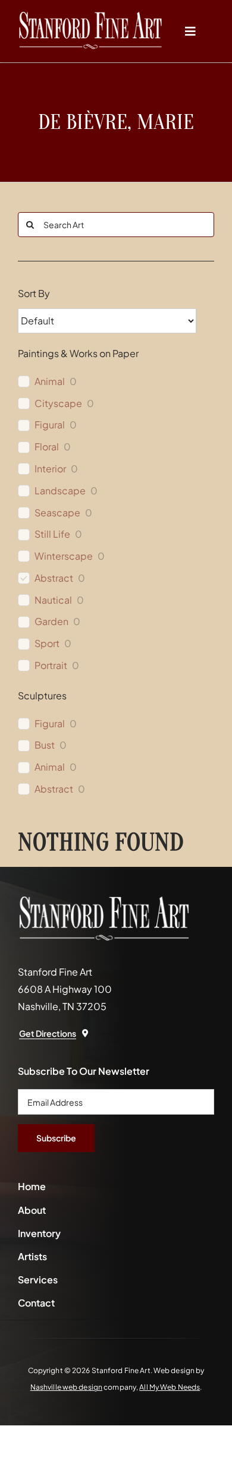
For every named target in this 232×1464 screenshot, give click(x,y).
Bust (45, 745)
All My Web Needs (169, 1387)
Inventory (39, 1233)
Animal (50, 381)
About (32, 1210)
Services (38, 1279)
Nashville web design (66, 1387)
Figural (50, 425)
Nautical (53, 600)
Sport (47, 643)
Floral (47, 447)
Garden (51, 621)
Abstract (54, 578)
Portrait (51, 665)
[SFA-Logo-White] (90, 16)
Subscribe (56, 1137)
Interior (50, 469)
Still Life (52, 534)
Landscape (60, 491)
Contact (36, 1302)
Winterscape (64, 556)
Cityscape (58, 403)
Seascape (57, 513)
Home (32, 1186)
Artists (32, 1256)
